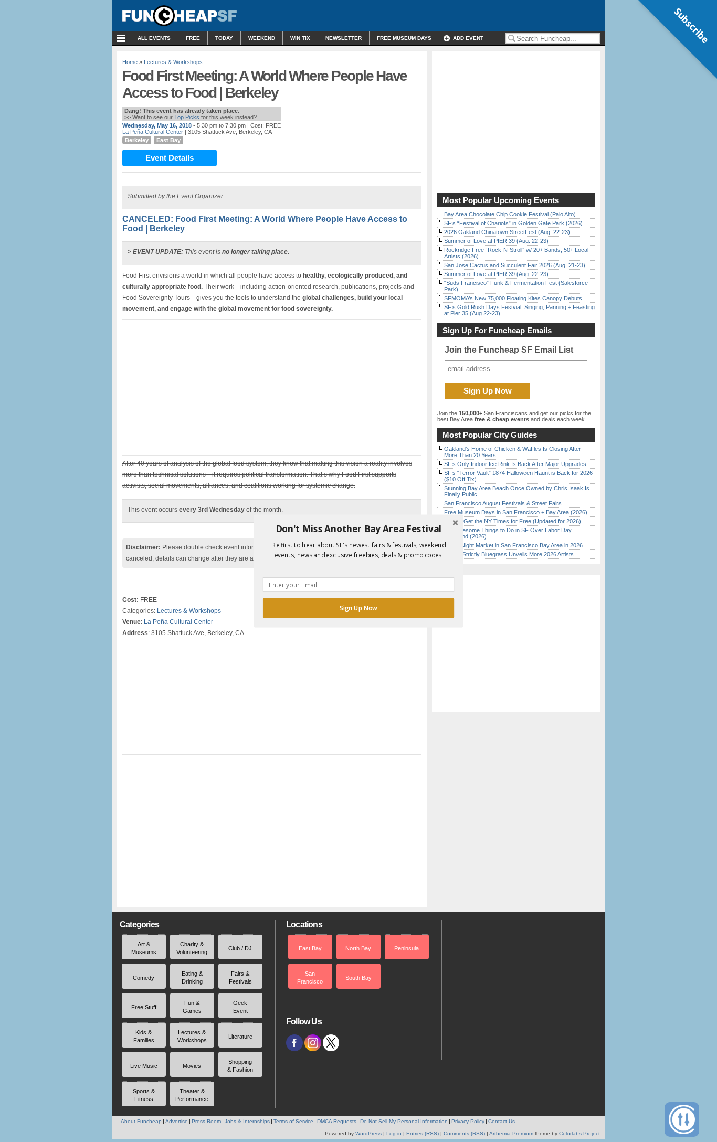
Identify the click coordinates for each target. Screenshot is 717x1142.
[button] (358, 529)
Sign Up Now (358, 608)
